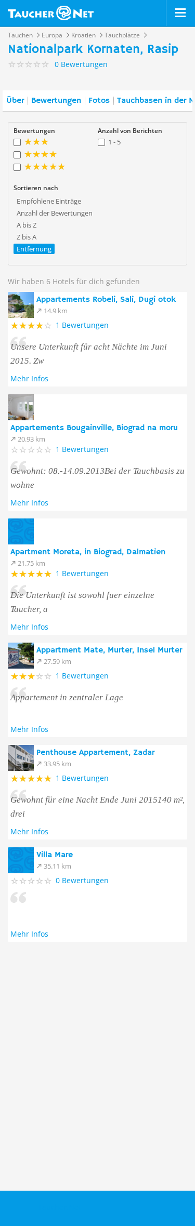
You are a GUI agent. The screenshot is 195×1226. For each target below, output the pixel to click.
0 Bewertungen (82, 880)
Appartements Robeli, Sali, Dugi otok (106, 300)
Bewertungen (56, 101)
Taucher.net (51, 13)
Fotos (99, 101)
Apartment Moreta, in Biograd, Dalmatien (87, 552)
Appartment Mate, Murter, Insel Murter (109, 650)
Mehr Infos (29, 378)
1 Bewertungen (82, 325)
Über (15, 101)
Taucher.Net (59, 1207)
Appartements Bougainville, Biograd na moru (94, 428)
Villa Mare (54, 855)
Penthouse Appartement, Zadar (95, 753)
